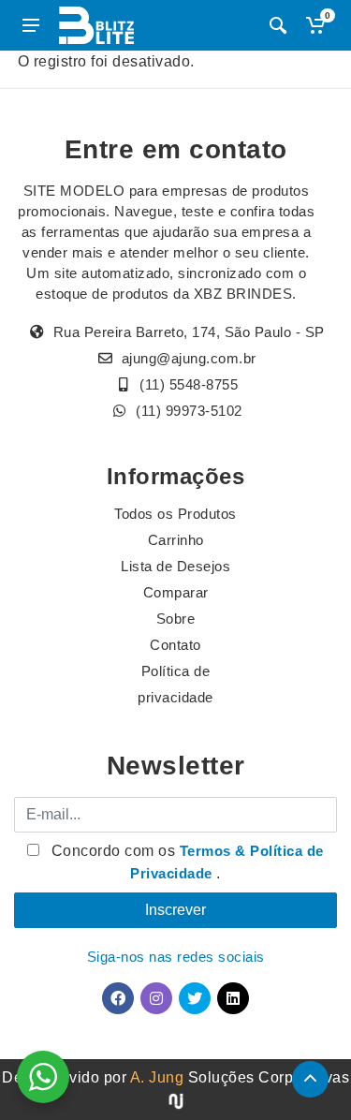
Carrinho (176, 540)
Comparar (176, 592)
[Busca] (278, 25)
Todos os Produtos (175, 514)
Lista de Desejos (175, 566)
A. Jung (157, 1077)
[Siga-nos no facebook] (118, 998)
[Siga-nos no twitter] (195, 998)
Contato (175, 645)
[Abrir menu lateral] (31, 25)
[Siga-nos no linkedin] (233, 998)
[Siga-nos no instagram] (156, 998)
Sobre (176, 618)
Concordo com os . (185, 862)
